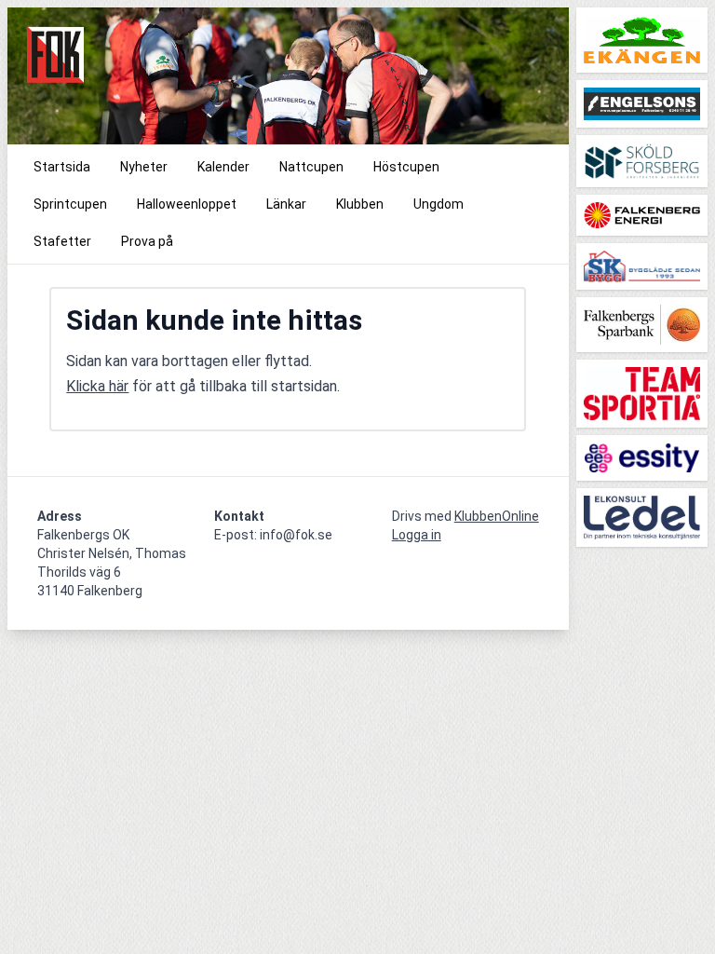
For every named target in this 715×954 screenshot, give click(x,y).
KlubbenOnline (496, 516)
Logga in (416, 534)
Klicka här (97, 386)
